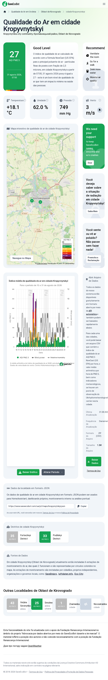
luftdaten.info (65, 574)
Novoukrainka (100, 604)
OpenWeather (34, 646)
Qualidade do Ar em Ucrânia (23, 12)
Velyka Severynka (25, 604)
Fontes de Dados (42, 263)
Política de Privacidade (69, 513)
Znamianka (74, 604)
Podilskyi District (57, 537)
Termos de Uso (94, 471)
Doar (90, 163)
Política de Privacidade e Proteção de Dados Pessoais (69, 672)
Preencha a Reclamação (93, 258)
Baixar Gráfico (30, 472)
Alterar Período (51, 472)
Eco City (79, 574)
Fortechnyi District (25, 537)
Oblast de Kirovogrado (51, 12)
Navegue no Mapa (22, 258)
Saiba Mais (93, 211)
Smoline (49, 602)
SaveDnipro (51, 574)
